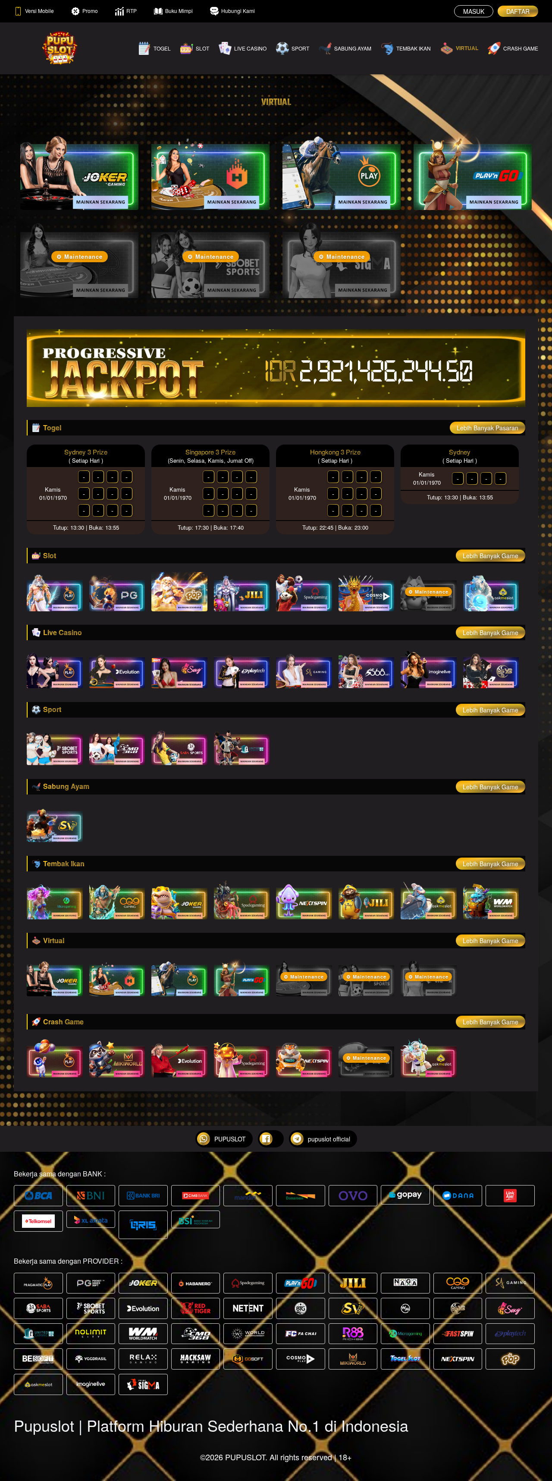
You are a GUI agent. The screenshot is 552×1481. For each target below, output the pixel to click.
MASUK (473, 11)
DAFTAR (518, 11)
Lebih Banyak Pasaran (487, 427)
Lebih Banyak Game (490, 555)
